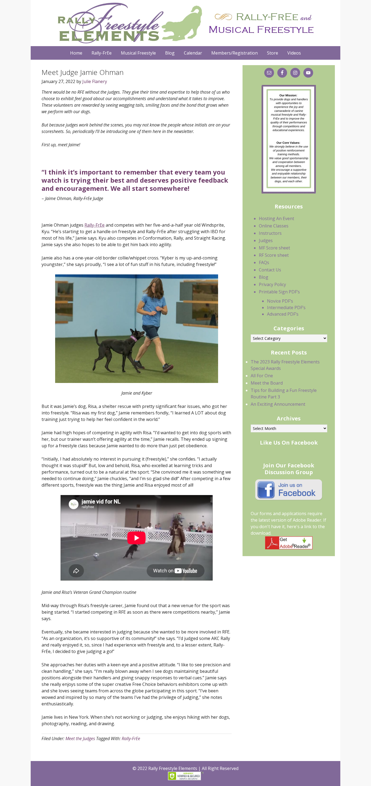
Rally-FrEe (94, 225)
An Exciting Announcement (278, 404)
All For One (262, 376)
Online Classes (273, 226)
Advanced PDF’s (282, 314)
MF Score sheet (274, 248)
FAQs (264, 262)
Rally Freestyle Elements (184, 23)
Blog (263, 277)
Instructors (270, 233)
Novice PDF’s (280, 301)
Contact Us (270, 270)
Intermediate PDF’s (286, 307)
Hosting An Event (276, 218)
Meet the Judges (80, 738)
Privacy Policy (272, 284)
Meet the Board (267, 383)
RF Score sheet (274, 255)
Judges (266, 240)
